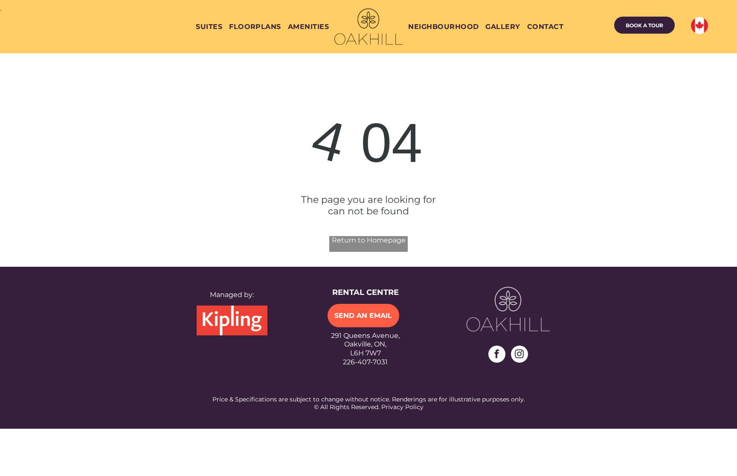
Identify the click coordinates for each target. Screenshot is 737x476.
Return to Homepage (369, 240)
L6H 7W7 (365, 353)
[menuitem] (209, 26)
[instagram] (519, 355)
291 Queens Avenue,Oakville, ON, (365, 340)
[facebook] (496, 355)
